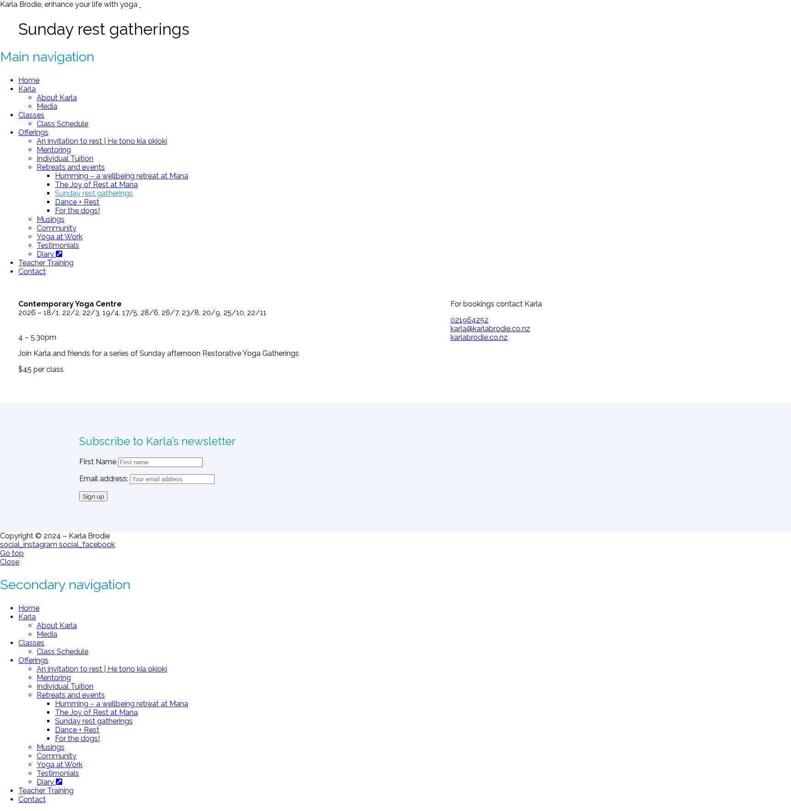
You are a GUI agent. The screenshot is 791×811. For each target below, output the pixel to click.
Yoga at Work (59, 236)
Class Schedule (62, 123)
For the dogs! (77, 210)
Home (28, 80)
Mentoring (54, 149)
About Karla (57, 97)
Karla (27, 89)
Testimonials (58, 245)
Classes (31, 115)
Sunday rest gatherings (94, 193)
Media (47, 106)
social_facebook (87, 544)
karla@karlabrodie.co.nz (490, 328)
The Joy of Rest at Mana (96, 184)
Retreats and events (71, 167)
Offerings (33, 132)
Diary (46, 254)
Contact (32, 271)
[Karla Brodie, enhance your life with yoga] (140, 4)
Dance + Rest (77, 202)
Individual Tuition (65, 158)
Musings (51, 219)
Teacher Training (46, 262)
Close (9, 562)
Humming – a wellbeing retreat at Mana (121, 176)
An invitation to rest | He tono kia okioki (102, 141)
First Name (97, 461)
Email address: (104, 478)
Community (56, 228)
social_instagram (29, 544)
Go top (12, 553)
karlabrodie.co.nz (479, 337)
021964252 (469, 320)
